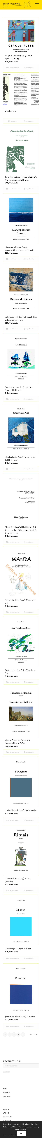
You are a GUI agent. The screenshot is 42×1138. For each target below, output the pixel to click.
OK (21, 1134)
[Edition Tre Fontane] (17, 4)
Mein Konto (7, 1096)
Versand (6, 1109)
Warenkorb (6, 1092)
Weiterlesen (13, 121)
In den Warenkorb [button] (13, 67)
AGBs (5, 1089)
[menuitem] (35, 4)
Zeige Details (29, 67)
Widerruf (6, 1113)
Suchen (6, 1072)
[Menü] (35, 4)
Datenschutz (7, 1117)
